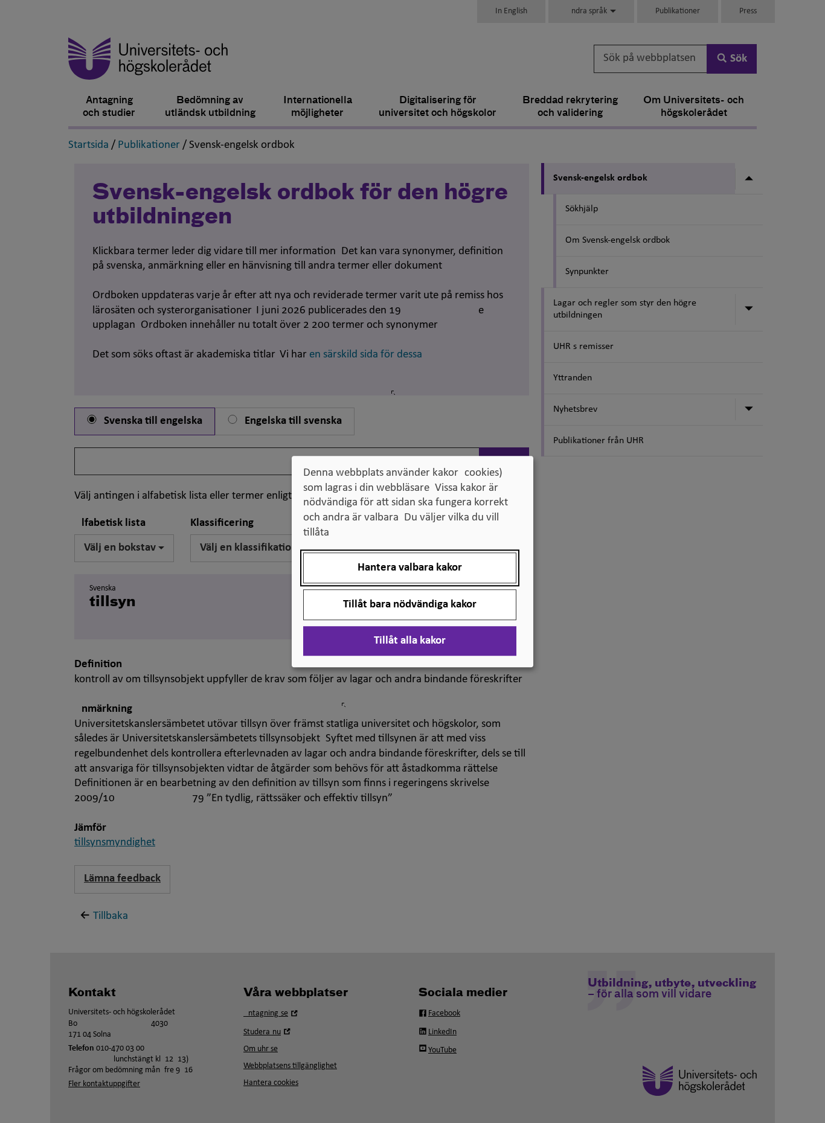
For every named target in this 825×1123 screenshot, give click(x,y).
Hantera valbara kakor (410, 568)
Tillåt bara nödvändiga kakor (410, 604)
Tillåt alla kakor (410, 641)
